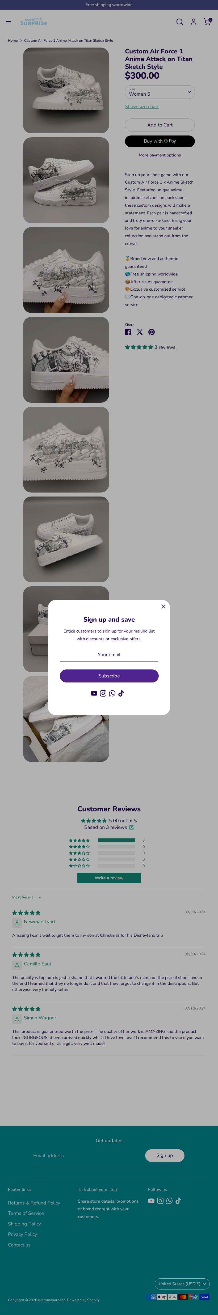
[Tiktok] (121, 693)
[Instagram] (103, 693)
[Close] (163, 607)
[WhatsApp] (112, 693)
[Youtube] (94, 693)
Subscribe (109, 676)
